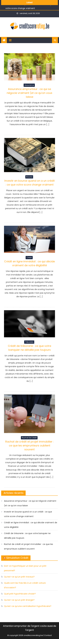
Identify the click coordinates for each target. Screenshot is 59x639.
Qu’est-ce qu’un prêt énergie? (19, 599)
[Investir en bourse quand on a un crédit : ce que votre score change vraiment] (29, 155)
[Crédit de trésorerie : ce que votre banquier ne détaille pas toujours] (29, 323)
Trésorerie (29, 342)
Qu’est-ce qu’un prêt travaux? (19, 576)
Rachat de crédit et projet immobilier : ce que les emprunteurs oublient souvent (29, 445)
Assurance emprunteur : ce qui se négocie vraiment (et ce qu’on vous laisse (29, 93)
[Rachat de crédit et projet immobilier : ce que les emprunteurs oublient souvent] (29, 414)
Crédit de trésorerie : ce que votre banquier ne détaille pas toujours (27, 535)
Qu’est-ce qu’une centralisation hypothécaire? (27, 606)
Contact (48, 635)
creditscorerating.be (33, 635)
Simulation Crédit (17, 558)
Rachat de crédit (29, 437)
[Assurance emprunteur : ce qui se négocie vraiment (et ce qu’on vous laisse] (29, 66)
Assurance (29, 85)
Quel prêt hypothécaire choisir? (20, 593)
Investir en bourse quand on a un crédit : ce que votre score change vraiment (28, 514)
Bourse (29, 177)
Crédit (29, 257)
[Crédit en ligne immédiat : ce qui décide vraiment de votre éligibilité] (29, 239)
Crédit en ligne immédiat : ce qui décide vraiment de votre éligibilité (30, 525)
